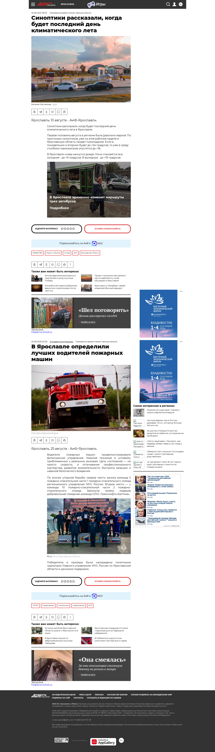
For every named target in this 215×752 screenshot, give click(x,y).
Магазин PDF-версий (117, 695)
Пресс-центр (85, 695)
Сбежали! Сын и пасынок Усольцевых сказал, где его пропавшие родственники (165, 454)
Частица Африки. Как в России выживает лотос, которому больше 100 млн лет (164, 423)
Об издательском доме (64, 695)
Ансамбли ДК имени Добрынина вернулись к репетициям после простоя (61, 288)
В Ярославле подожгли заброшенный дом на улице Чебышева (58, 640)
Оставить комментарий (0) (108, 229)
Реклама (99, 695)
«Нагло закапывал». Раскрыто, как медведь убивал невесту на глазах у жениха (164, 443)
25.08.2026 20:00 (39, 341)
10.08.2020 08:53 (39, 13)
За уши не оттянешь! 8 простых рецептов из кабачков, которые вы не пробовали (165, 433)
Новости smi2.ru (41, 332)
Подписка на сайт (61, 698)
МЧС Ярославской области (44, 433)
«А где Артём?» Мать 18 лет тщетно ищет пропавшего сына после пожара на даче (164, 464)
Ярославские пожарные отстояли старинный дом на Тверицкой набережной (111, 630)
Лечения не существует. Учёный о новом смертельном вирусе (163, 411)
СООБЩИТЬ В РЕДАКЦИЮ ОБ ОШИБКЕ (104, 698)
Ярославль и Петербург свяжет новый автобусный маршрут (110, 286)
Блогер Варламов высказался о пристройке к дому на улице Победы (60, 278)
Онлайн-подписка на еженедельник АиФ (151, 695)
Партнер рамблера (79, 740)
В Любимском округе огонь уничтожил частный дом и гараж (111, 639)
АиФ (55, 104)
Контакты (78, 698)
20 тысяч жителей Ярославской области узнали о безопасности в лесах (61, 630)
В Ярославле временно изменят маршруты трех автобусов (87, 199)
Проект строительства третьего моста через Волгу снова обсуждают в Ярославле (110, 278)
